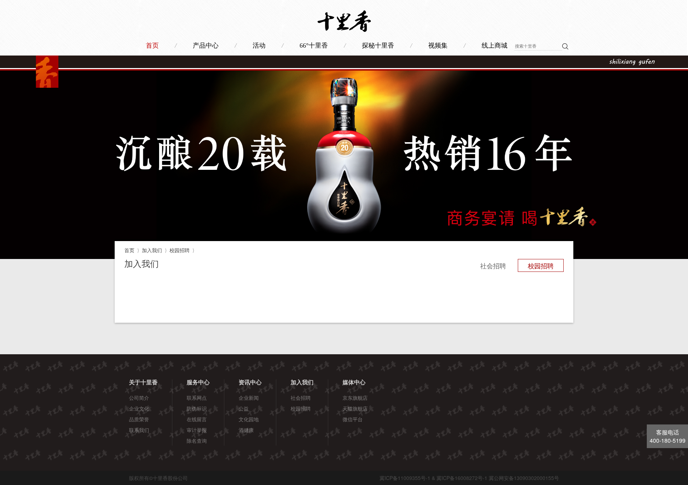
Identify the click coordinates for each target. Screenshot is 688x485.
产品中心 (206, 45)
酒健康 (246, 429)
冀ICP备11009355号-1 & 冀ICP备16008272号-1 (433, 477)
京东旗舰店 (355, 397)
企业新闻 (249, 397)
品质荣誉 (139, 419)
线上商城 (494, 45)
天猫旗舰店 (355, 408)
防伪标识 (197, 408)
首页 (152, 45)
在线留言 (197, 419)
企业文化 (139, 408)
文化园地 (249, 419)
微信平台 (353, 419)
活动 (259, 45)
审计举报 (197, 429)
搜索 (565, 46)
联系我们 (139, 429)
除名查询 (197, 440)
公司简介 (139, 397)
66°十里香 (314, 45)
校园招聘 (179, 250)
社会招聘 (493, 265)
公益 (244, 408)
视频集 (438, 45)
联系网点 (197, 397)
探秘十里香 (378, 45)
